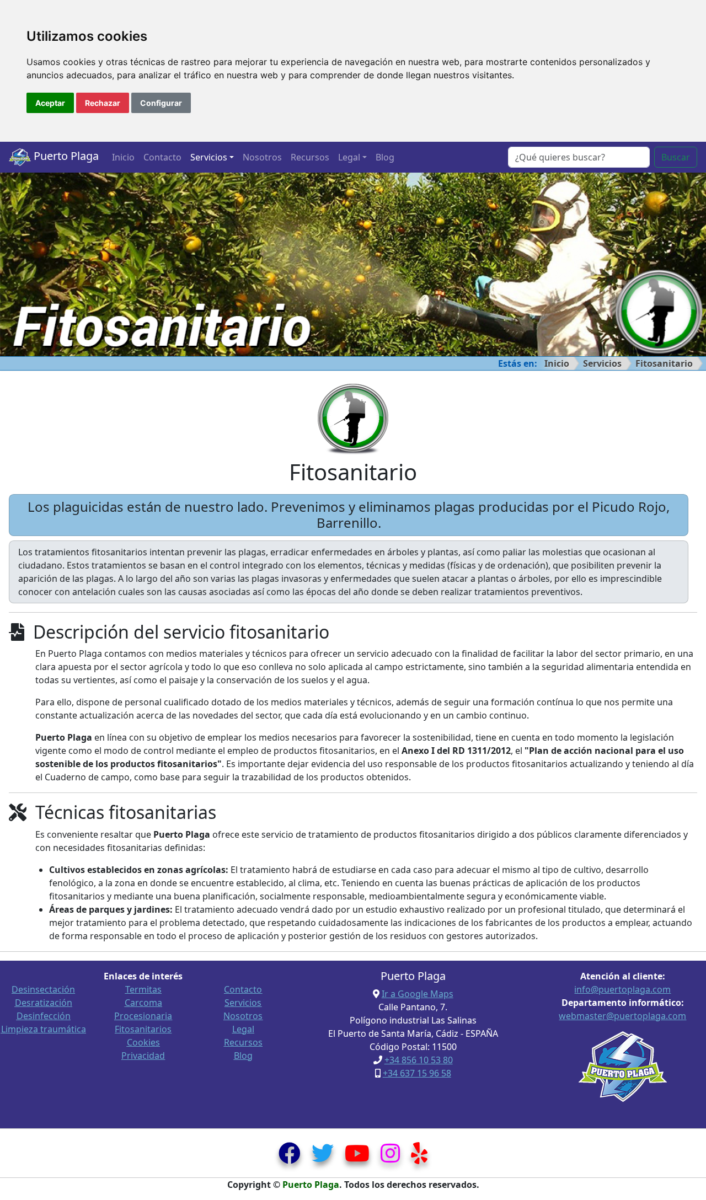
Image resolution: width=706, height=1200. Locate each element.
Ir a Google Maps (417, 994)
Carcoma (143, 1003)
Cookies (143, 1042)
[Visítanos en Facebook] (289, 1158)
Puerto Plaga (65, 155)
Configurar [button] (161, 103)
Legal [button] (349, 157)
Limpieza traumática (43, 1029)
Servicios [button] (208, 157)
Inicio (123, 157)
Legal (243, 1029)
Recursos (310, 157)
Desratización (43, 1003)
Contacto (162, 157)
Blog (385, 157)
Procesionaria (143, 1016)
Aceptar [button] (50, 103)
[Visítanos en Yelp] (419, 1158)
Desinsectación (43, 989)
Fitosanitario (664, 363)
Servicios (602, 363)
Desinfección (44, 1016)
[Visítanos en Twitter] (322, 1158)
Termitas (143, 989)
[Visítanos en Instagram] (390, 1158)
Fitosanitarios (143, 1029)
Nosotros (262, 157)
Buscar (675, 157)
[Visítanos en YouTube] (357, 1158)
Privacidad (143, 1055)
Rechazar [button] (102, 103)
